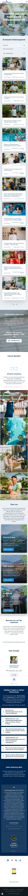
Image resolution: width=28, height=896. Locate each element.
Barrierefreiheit (20, 889)
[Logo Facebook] (16, 860)
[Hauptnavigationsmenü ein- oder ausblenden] (26, 1)
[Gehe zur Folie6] (15, 387)
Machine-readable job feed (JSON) (14, 891)
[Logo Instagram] (12, 860)
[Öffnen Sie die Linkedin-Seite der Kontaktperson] (14, 679)
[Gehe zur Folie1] (11, 34)
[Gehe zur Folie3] (14, 34)
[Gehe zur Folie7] (16, 387)
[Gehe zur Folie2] (12, 34)
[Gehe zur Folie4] (15, 34)
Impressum (5, 889)
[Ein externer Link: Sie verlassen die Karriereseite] (6, 1)
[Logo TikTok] (20, 860)
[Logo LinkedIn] (8, 860)
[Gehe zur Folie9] (20, 387)
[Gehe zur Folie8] (18, 387)
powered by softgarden (14, 893)
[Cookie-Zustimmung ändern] (2, 893)
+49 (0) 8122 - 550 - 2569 (15, 670)
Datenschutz (12, 889)
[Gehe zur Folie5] (17, 34)
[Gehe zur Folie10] (21, 387)
